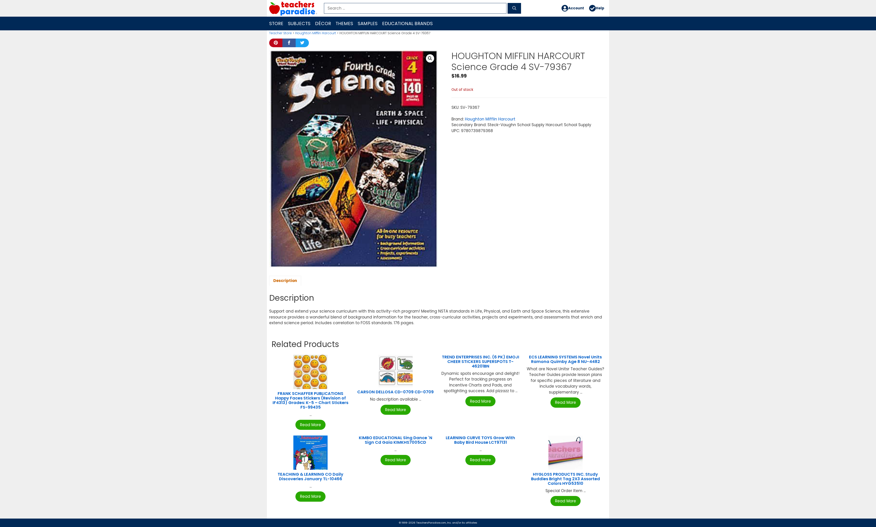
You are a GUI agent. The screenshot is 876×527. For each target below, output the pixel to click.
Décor (323, 23)
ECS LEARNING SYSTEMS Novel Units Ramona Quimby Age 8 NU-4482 (565, 359)
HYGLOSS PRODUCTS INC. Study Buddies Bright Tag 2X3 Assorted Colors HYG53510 (565, 478)
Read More (310, 425)
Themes (344, 23)
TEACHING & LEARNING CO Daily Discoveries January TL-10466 (310, 476)
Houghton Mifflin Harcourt (315, 33)
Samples (368, 23)
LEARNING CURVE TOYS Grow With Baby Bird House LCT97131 (480, 440)
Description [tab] (285, 280)
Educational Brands (407, 23)
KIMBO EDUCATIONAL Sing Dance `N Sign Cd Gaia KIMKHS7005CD (395, 440)
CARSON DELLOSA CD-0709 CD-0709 (395, 392)
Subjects (299, 23)
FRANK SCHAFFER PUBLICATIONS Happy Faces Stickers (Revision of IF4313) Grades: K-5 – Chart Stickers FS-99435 (310, 400)
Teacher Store (280, 33)
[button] (430, 58)
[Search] (514, 8)
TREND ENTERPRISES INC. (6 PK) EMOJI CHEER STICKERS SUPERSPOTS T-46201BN (480, 361)
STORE (276, 23)
